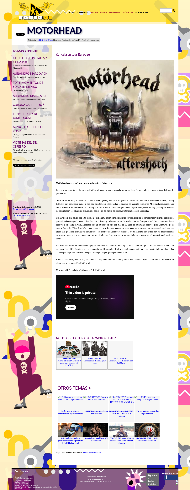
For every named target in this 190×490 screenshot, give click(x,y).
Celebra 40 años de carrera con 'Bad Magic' (121, 361)
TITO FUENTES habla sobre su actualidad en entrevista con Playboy (122, 440)
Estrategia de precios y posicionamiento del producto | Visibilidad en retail (70, 440)
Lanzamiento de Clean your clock (95, 361)
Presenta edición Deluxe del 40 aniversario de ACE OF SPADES (69, 362)
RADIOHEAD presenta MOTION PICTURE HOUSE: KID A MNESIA (121, 413)
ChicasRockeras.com (21, 216)
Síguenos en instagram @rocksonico (27, 160)
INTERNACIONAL (45, 40)
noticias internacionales (92, 453)
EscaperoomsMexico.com (23, 209)
